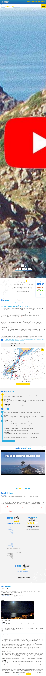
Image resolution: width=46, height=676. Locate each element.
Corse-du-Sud (23, 263)
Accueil (17, 263)
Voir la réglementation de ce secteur (22, 383)
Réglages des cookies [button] (20, 674)
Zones (19, 263)
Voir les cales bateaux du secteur (8, 441)
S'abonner (43, 6)
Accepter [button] (28, 674)
